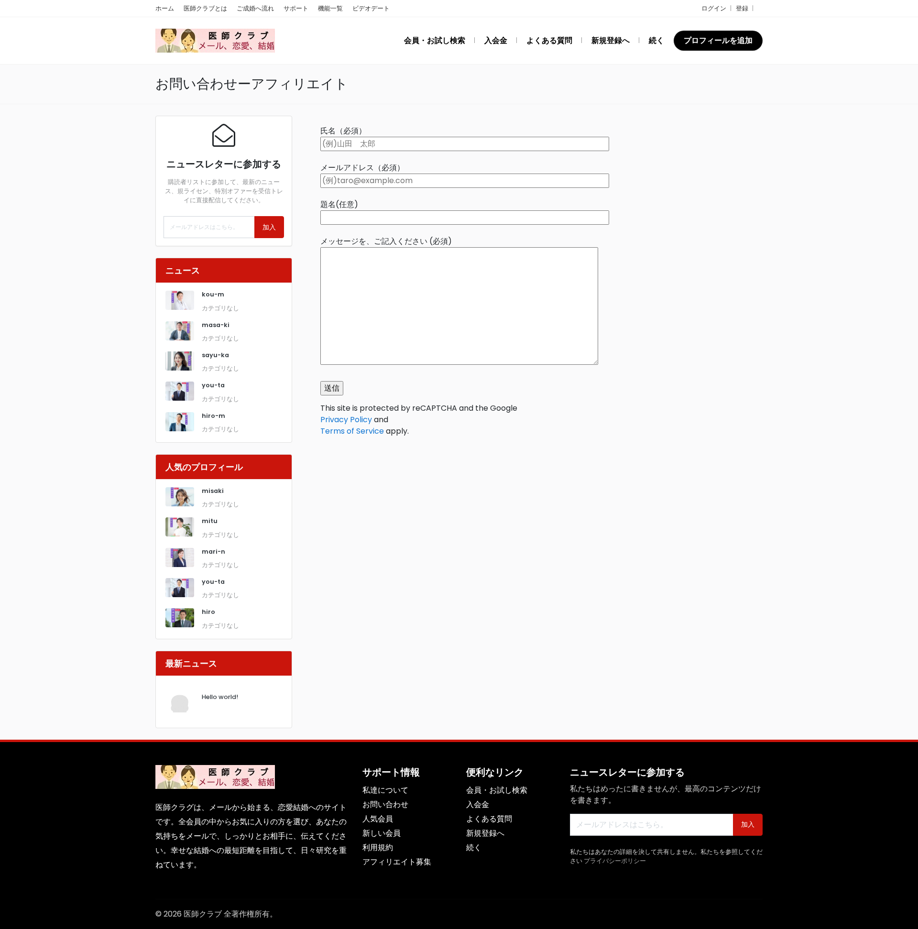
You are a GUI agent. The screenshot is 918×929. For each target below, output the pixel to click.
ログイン (713, 8)
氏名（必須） (343, 130)
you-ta (213, 385)
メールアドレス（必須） (362, 167)
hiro (208, 612)
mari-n (213, 551)
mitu (210, 521)
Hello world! (220, 697)
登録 (742, 8)
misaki (213, 491)
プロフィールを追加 (718, 40)
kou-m (213, 294)
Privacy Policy (346, 419)
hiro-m (213, 416)
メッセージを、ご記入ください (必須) (386, 241)
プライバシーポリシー (615, 861)
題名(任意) (339, 204)
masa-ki (216, 325)
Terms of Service (352, 431)
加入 (269, 227)
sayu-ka (215, 355)
